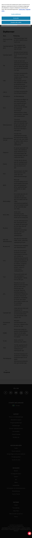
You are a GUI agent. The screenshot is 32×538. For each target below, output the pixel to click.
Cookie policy (22, 9)
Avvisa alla (16, 18)
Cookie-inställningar (16, 14)
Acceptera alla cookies (16, 22)
